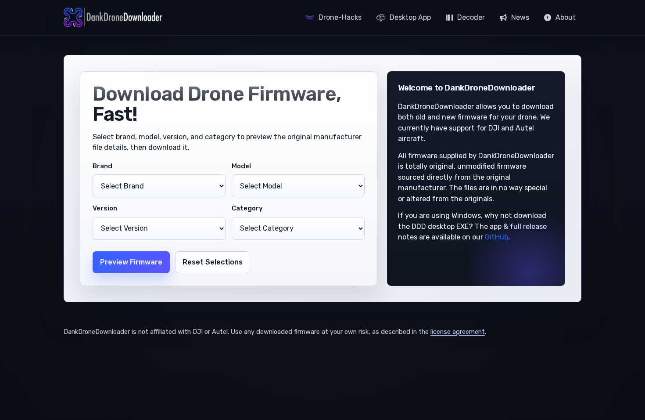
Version (105, 208)
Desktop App (410, 17)
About (565, 17)
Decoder (471, 17)
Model (241, 166)
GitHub (496, 237)
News (520, 17)
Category (247, 208)
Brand (102, 166)
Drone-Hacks (340, 17)
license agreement (457, 332)
